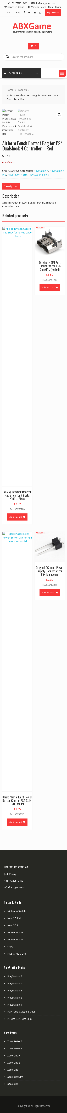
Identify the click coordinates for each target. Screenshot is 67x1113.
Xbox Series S (14, 1041)
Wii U (10, 946)
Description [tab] (11, 186)
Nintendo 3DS (15, 939)
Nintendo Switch (16, 911)
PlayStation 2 (14, 997)
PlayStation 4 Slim (17, 174)
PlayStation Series (39, 174)
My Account (53, 12)
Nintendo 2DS (15, 932)
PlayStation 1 (14, 1004)
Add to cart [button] (15, 516)
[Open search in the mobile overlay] (33, 57)
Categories (15, 73)
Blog (18, 12)
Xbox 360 (12, 1084)
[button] (62, 73)
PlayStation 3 (14, 990)
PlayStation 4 (41, 170)
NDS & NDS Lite (16, 953)
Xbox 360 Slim (15, 1076)
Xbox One (12, 1069)
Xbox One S (13, 1062)
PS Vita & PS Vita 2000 (19, 1018)
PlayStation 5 (14, 976)
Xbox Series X (14, 1048)
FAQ (9, 12)
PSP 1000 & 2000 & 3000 (21, 1011)
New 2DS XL (14, 918)
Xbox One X (13, 1055)
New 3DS (12, 925)
